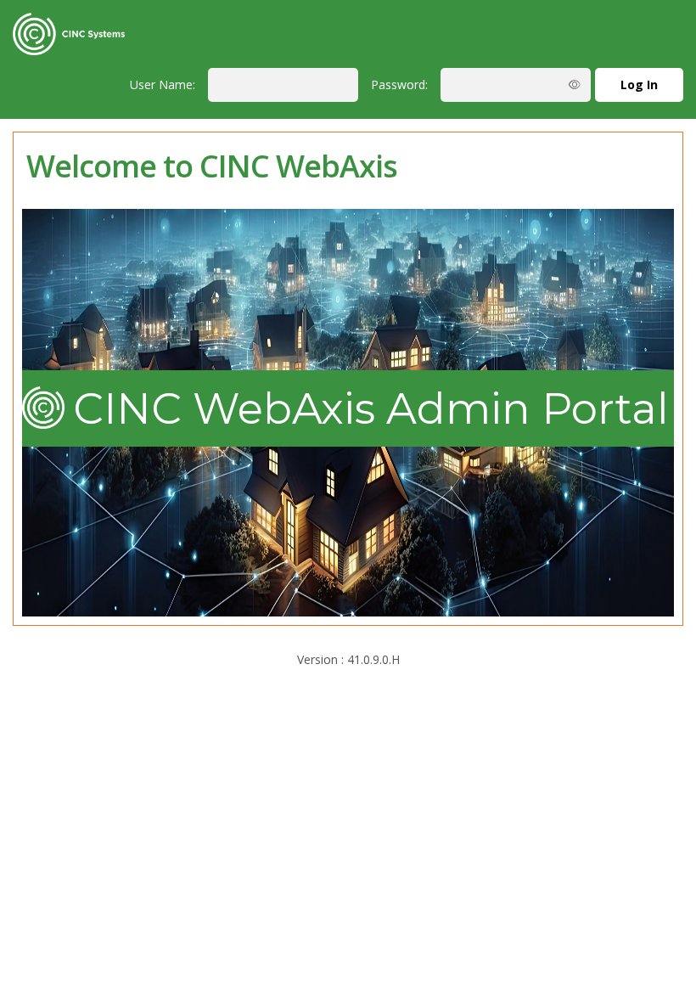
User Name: (162, 84)
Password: (399, 84)
